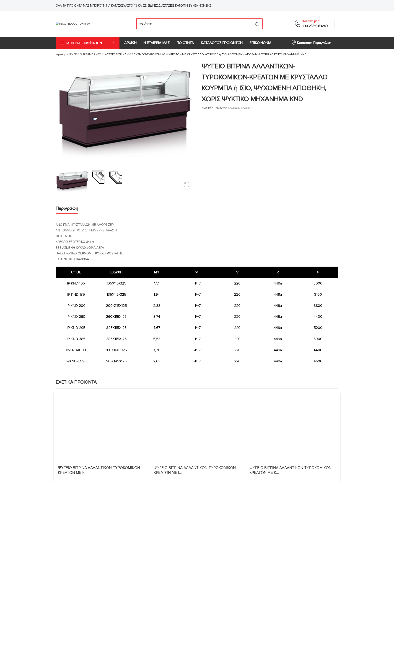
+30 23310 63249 (314, 26)
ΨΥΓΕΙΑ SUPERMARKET (85, 54)
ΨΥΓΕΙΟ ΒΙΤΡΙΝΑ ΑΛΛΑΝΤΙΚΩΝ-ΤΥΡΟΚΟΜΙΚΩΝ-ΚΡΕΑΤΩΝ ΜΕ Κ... (99, 470)
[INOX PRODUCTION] (80, 24)
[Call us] (297, 23)
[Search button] (257, 23)
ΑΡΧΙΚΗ (130, 43)
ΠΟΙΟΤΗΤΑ (185, 43)
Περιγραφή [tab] (67, 208)
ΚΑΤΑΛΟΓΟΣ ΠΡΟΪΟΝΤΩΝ (222, 43)
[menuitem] (130, 43)
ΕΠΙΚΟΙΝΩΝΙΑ (260, 43)
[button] (87, 43)
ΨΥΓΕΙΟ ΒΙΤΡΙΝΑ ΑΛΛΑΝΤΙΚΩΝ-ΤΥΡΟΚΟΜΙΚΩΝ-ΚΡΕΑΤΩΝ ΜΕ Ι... (195, 470)
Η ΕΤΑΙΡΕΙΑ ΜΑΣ (156, 43)
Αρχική (60, 54)
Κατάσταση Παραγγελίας (314, 43)
